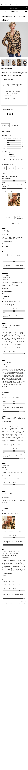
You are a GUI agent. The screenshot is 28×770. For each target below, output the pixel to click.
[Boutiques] (5, 11)
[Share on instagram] (10, 114)
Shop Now (12, 8)
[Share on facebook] (7, 114)
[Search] (22, 11)
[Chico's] (14, 11)
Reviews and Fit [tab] (5, 125)
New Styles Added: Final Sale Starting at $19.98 (14, 6)
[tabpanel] (14, 366)
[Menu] (2, 11)
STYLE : (4, 81)
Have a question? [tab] (14, 125)
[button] (26, 11)
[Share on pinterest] (12, 114)
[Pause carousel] (27, 8)
